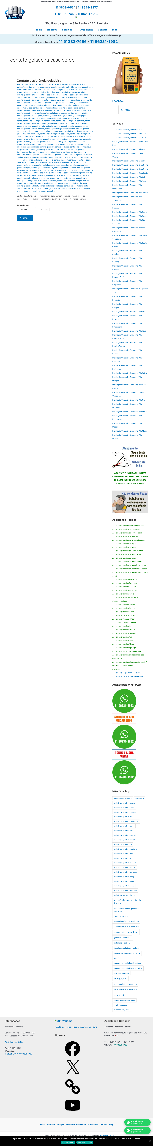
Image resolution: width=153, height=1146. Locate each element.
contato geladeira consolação (45, 108)
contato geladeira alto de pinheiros (68, 89)
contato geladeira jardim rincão (72, 131)
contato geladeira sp (71, 165)
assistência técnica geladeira (124, 895)
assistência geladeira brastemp (125, 812)
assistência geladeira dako (124, 831)
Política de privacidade (76, 1124)
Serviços (60, 1124)
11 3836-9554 (65, 7)
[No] (150, 1141)
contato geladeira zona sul (79, 188)
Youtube (67, 1020)
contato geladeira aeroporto (38, 87)
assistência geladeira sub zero (125, 881)
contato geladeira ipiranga (54, 115)
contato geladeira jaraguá (50, 118)
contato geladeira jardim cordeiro (70, 121)
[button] (73, 29)
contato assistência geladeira (57, 84)
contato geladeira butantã (27, 97)
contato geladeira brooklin (49, 95)
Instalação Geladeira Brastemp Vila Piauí (129, 331)
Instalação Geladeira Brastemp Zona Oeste (130, 169)
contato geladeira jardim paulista (30, 129)
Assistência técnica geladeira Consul (127, 129)
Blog (111, 1124)
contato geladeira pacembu (66, 141)
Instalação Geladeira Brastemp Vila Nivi (128, 400)
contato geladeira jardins (32, 136)
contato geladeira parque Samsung (44, 149)
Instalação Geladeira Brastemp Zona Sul (129, 161)
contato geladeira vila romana (50, 183)
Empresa (51, 1124)
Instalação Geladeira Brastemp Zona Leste (130, 173)
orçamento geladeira (25, 191)
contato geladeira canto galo (29, 100)
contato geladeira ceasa (27, 102)
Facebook (118, 100)
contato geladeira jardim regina (45, 131)
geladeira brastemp (122, 937)
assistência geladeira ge (123, 844)
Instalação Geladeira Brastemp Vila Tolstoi (130, 193)
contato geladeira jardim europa (53, 123)
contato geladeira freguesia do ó (51, 110)
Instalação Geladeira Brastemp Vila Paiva (129, 373)
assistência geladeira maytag (124, 867)
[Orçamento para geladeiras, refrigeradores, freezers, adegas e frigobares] (130, 456)
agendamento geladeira (27, 84)
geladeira (132, 932)
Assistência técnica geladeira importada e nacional (76, 1027)
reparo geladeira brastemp (125, 984)
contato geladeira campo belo (74, 97)
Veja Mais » (25, 219)
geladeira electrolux (122, 943)
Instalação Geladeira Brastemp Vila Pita (128, 311)
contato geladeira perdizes (58, 152)
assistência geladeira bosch (124, 807)
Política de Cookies (84, 1142)
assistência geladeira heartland (125, 849)
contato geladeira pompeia (35, 157)
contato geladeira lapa (53, 136)
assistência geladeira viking (124, 886)
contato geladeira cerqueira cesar (52, 102)
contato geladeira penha (36, 152)
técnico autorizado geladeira (124, 1000)
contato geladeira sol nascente (49, 165)
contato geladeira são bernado (67, 162)
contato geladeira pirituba (58, 154)
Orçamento (93, 1124)
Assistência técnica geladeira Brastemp (129, 133)
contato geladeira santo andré (40, 162)
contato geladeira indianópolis (29, 115)
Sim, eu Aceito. (68, 1142)
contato (41, 84)
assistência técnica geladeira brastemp (127, 901)
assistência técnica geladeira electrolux (126, 910)
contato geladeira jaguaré (27, 118)
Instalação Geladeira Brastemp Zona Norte (130, 165)
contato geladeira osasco (43, 141)
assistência (139, 798)
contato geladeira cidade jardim (42, 105)
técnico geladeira (120, 1005)
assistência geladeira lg (122, 858)
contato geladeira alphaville (62, 87)
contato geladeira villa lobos (51, 186)
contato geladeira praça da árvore (62, 157)
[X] (72, 1076)
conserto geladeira (121, 916)
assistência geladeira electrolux (125, 835)
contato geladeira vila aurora (38, 170)
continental (119, 932)
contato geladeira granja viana (78, 110)
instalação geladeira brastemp (126, 948)
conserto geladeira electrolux (126, 926)
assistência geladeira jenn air (124, 854)
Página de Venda (107, 1135)
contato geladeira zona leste (76, 186)
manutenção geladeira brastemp (127, 963)
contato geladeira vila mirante (55, 178)
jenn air (116, 958)
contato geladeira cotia (68, 108)
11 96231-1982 (104, 41)
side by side (120, 995)
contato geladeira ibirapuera (55, 113)
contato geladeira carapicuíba (54, 100)
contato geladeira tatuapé (65, 167)
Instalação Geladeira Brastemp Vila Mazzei (130, 431)
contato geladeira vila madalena (51, 175)
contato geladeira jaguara (76, 115)
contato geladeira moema (74, 136)
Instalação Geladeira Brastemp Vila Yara (129, 181)
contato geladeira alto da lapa (40, 89)
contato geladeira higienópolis (29, 113)
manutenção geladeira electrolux (128, 968)
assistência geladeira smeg (124, 877)
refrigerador (120, 978)
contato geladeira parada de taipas (59, 144)
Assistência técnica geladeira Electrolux (129, 137)
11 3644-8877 (88, 7)
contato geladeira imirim (78, 113)
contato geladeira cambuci (50, 97)
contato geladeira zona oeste (54, 188)
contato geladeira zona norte (29, 188)
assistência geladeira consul (124, 817)
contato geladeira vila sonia (75, 183)
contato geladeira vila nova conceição (40, 181)
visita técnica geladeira (45, 191)
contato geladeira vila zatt (27, 186)
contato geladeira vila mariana (29, 178)
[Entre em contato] (130, 502)
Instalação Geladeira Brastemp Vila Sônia (129, 212)
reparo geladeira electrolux (125, 989)
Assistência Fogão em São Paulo (126, 673)
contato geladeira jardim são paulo (54, 134)
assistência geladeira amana (124, 803)
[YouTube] (72, 1114)
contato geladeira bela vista (43, 92)
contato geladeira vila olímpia (69, 181)
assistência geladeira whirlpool (125, 890)
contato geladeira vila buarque (64, 170)
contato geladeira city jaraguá (69, 105)
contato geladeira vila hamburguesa (70, 173)
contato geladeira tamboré (42, 167)
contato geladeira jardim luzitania (39, 126)
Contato (103, 1124)
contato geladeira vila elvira (42, 173)
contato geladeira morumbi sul (72, 139)
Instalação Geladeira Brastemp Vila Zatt (128, 177)
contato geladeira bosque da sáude (71, 92)
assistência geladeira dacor (124, 826)
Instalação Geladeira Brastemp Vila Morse (130, 412)
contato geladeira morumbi (47, 139)
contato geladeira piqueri (36, 154)
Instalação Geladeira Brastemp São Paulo (129, 149)
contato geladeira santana (65, 160)
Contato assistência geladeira (39, 80)
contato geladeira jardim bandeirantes (39, 121)
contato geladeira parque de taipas (54, 147)
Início (42, 1124)
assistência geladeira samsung (125, 872)
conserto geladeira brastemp (126, 921)
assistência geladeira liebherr (125, 863)
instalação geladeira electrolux (127, 953)
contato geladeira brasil (27, 95)
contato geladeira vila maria (77, 175)
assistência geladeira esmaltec (125, 840)
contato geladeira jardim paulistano (60, 129)
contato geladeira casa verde (79, 100)
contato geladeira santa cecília (40, 160)
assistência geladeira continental (126, 821)
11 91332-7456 (73, 41)
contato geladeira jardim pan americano (70, 126)
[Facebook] (72, 1057)
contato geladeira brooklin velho (74, 95)
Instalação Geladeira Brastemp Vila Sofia (129, 216)
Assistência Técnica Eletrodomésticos (128, 676)
